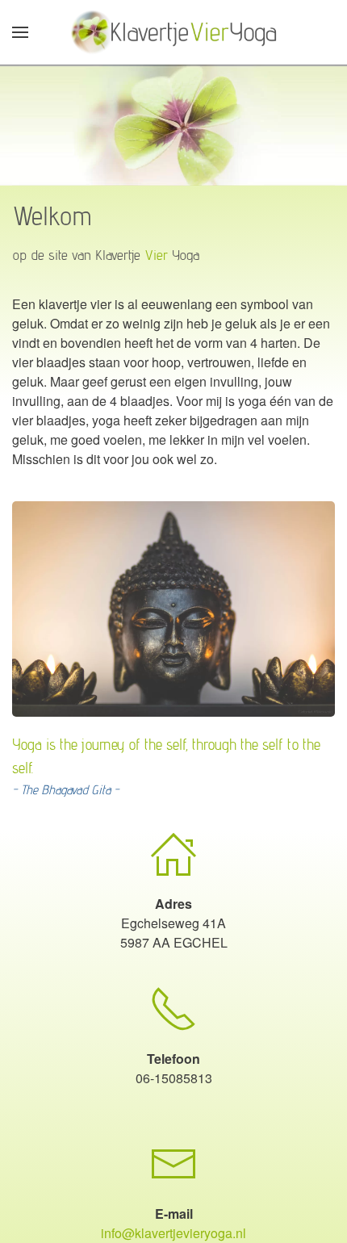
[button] (20, 32)
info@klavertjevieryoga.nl (173, 1233)
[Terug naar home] (174, 32)
